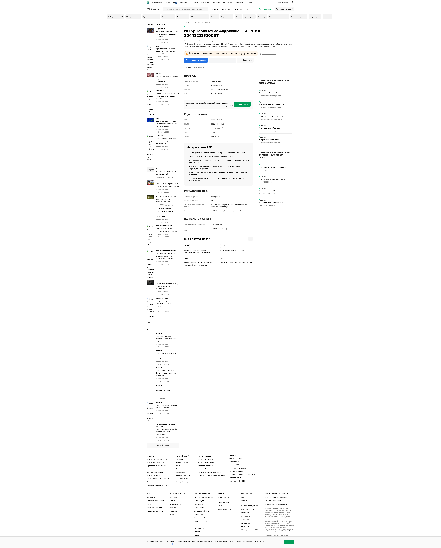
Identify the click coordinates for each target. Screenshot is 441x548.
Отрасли (195, 2)
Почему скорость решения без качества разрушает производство (166, 431)
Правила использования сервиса (209, 472)
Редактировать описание (268, 54)
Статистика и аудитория (237, 468)
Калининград (198, 514)
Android (244, 500)
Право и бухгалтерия (151, 16)
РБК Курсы (245, 526)
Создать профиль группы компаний (159, 478)
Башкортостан (199, 507)
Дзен (172, 514)
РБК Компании (227, 2)
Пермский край (199, 524)
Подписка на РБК (157, 2)
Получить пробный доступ (156, 462)
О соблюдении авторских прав (276, 504)
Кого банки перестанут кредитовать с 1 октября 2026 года (166, 338)
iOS (242, 497)
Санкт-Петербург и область (203, 497)
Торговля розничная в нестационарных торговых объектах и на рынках (198, 263)
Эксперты (214, 9)
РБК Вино (248, 2)
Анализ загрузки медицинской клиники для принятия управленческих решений (166, 256)
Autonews (216, 2)
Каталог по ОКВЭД (204, 456)
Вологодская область (201, 511)
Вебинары (179, 468)
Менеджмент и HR (133, 16)
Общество (327, 16)
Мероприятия (184, 2)
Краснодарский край (201, 518)
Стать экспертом (265, 9)
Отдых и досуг (315, 16)
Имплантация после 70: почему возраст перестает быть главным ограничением (167, 78)
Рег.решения (245, 516)
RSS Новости (222, 505)
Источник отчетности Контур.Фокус (242, 474)
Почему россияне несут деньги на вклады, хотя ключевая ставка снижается (167, 355)
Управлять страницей (198, 60)
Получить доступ (242, 104)
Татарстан (197, 531)
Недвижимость (205, 2)
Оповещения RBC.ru (225, 509)
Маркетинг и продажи (199, 16)
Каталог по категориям (206, 462)
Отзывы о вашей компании (156, 472)
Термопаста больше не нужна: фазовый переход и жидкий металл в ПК (166, 51)
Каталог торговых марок (206, 465)
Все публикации (163, 445)
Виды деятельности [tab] (200, 67)
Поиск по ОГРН (234, 461)
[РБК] (148, 2)
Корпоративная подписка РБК (157, 465)
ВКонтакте (173, 497)
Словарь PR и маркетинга (185, 481)
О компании (151, 497)
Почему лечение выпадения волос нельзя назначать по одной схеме (165, 213)
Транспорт (262, 16)
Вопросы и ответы (235, 477)
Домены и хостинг (247, 509)
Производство (249, 16)
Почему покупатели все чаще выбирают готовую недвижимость (166, 140)
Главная (186, 22)
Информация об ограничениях (276, 497)
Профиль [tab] (187, 67)
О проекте (244, 9)
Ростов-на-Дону (199, 528)
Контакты (232, 455)
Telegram (173, 511)
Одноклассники (175, 504)
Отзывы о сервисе (153, 481)
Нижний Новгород (200, 521)
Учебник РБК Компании (184, 475)
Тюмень (196, 535)
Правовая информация (273, 500)
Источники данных (236, 471)
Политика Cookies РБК (237, 481)
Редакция (150, 504)
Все (250, 239)
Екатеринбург (199, 500)
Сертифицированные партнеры (158, 485)
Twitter (172, 500)
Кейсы (223, 9)
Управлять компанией (284, 9)
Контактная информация (155, 500)
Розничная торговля (190, 41)
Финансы (214, 16)
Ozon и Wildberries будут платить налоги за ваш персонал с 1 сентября (167, 95)
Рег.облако (245, 512)
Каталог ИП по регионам (206, 468)
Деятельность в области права (232, 250)
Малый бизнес (182, 16)
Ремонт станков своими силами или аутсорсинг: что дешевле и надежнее (167, 33)
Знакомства (245, 519)
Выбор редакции (114, 16)
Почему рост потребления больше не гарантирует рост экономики (166, 372)
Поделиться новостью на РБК (157, 459)
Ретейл (238, 16)
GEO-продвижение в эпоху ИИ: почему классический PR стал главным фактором (167, 123)
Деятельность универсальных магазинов (212, 41)
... (255, 2)
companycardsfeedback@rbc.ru (283, 531)
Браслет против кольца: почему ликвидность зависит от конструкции (167, 286)
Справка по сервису (236, 458)
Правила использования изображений (211, 475)
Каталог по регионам (205, 459)
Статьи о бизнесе (182, 478)
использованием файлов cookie (171, 543)
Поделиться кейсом (153, 475)
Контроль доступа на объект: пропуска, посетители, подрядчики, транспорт (166, 303)
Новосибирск (198, 504)
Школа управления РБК (249, 529)
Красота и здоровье (298, 16)
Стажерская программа (155, 511)
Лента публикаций (157, 24)
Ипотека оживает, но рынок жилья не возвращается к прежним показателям (165, 390)
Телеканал (239, 2)
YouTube (173, 507)
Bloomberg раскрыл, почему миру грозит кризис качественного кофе (166, 198)
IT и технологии (168, 16)
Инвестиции (170, 2)
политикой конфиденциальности (197, 543)
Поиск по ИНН (234, 464)
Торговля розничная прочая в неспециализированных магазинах (197, 251)
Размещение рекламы (154, 507)
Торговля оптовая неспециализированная (236, 262)
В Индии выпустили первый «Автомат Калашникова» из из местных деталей (166, 171)
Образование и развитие (278, 16)
